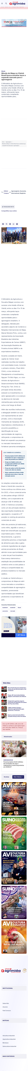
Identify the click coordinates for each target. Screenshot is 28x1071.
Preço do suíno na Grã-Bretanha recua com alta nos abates (15, 469)
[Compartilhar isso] (3, 224)
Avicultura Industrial (9, 1035)
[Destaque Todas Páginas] (14, 23)
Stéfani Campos (6, 192)
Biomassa (5, 1043)
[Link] (14, 798)
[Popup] (2, 3)
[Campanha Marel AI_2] (14, 627)
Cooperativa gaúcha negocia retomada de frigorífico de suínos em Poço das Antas (17, 702)
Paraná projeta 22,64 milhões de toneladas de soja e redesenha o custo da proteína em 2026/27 (15, 457)
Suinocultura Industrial (9, 1046)
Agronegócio (15, 191)
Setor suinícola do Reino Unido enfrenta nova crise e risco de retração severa (14, 474)
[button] (6, 3)
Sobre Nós (6, 1003)
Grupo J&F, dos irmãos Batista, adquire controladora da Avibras (17, 695)
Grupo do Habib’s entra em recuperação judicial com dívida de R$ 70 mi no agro (14, 463)
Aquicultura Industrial (9, 1039)
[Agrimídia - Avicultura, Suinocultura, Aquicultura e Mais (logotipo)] (17, 3)
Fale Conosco (7, 1010)
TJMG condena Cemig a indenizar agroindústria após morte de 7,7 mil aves (16, 709)
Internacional (15, 193)
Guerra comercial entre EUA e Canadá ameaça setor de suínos (17, 715)
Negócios (23, 193)
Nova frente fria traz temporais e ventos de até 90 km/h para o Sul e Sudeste (17, 689)
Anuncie (5, 1007)
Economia (23, 191)
